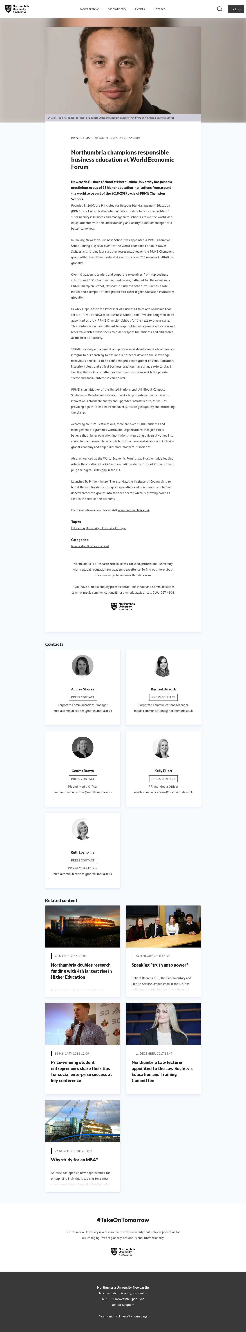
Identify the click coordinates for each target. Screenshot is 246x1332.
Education (78, 528)
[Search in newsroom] (220, 9)
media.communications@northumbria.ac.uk (112, 592)
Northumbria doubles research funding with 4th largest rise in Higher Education (81, 971)
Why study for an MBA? (74, 1159)
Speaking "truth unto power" (160, 964)
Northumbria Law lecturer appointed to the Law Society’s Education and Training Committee (162, 1071)
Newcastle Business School (90, 546)
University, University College (106, 528)
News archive (89, 9)
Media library (117, 9)
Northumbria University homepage (123, 1316)
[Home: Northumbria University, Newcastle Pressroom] (17, 9)
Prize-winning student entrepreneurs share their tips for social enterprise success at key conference (81, 1071)
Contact (159, 9)
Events (140, 9)
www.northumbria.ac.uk (133, 510)
